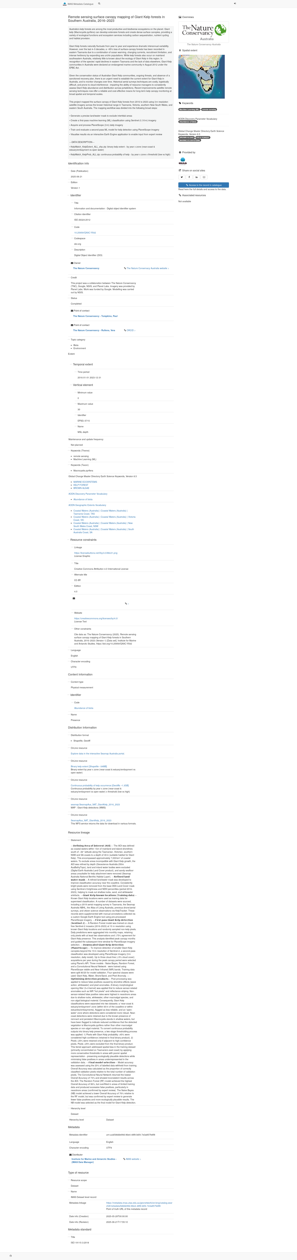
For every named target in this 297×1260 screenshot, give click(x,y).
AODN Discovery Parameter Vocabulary (88, 493)
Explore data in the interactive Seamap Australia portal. (98, 753)
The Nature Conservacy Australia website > (148, 268)
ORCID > (131, 330)
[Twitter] (181, 177)
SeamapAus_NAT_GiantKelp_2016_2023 (91, 820)
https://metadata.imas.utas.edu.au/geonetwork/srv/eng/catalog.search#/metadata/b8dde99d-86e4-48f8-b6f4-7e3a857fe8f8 (139, 1204)
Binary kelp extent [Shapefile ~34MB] (89, 766)
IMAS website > (133, 1158)
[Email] (204, 177)
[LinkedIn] (196, 177)
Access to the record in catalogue (205, 185)
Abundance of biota (83, 499)
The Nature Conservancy (86, 268)
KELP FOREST (80, 484)
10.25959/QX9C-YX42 (85, 232)
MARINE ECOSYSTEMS (85, 481)
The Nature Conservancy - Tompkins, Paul (95, 316)
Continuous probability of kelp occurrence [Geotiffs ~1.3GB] (100, 785)
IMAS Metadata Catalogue (80, 3)
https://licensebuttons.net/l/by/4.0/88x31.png (95, 552)
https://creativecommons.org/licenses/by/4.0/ (96, 618)
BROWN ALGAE (81, 488)
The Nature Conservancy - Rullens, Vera (94, 330)
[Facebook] (189, 177)
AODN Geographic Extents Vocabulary (87, 505)
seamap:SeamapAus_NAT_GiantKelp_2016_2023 (95, 804)
